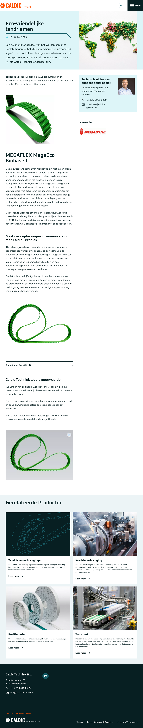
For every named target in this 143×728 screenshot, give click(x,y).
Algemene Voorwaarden (127, 722)
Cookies (79, 722)
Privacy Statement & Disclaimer (100, 722)
